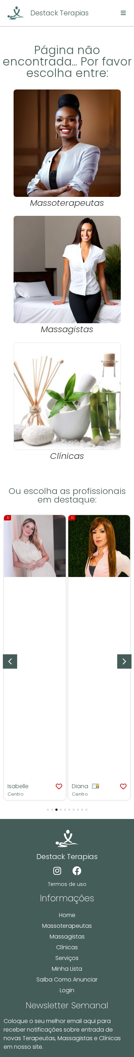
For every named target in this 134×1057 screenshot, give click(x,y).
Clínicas (67, 947)
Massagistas (67, 936)
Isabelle (18, 786)
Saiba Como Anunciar (67, 979)
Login (67, 990)
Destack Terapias (59, 13)
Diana (80, 786)
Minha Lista (67, 969)
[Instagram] (57, 871)
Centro (16, 794)
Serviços (67, 958)
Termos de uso (67, 884)
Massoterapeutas (67, 926)
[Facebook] (77, 871)
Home (67, 915)
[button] (124, 661)
